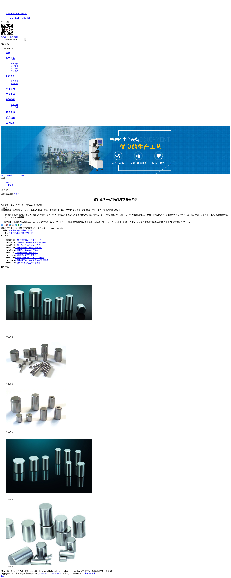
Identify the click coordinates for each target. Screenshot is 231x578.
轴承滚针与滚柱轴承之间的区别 (29, 258)
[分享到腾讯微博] (16, 225)
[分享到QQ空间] (10, 225)
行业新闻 (14, 107)
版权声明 (58, 573)
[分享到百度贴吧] (5, 225)
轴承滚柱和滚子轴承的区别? (21, 233)
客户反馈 (10, 112)
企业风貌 (14, 69)
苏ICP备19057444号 (45, 573)
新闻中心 (11, 175)
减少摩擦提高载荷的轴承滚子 (28, 263)
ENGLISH (11, 123)
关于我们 (10, 58)
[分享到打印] (21, 225)
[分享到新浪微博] (13, 225)
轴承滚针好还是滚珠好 (25, 255)
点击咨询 (17, 194)
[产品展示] (49, 335)
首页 (8, 53)
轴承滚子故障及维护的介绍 (20, 230)
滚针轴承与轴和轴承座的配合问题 (30, 243)
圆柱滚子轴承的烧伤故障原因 (28, 248)
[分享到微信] (19, 225)
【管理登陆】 (90, 573)
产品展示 (10, 89)
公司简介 (14, 63)
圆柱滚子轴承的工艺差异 (26, 250)
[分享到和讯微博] (7, 225)
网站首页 (5, 37)
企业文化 (14, 66)
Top (2, 576)
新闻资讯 (10, 99)
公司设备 (10, 76)
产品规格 (14, 71)
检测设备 (14, 84)
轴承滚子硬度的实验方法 (26, 253)
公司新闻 (14, 105)
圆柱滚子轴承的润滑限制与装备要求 (31, 260)
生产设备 (14, 81)
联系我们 (14, 37)
